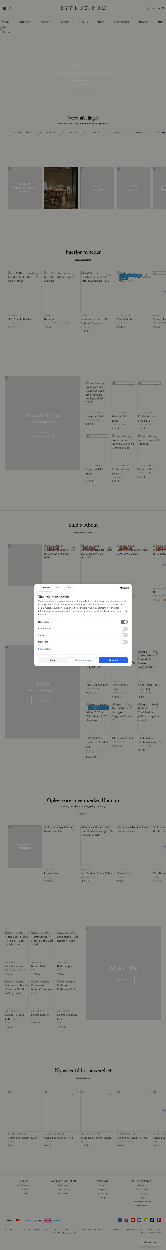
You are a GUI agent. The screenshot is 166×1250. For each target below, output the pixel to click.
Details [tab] (58, 587)
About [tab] (70, 587)
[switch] (124, 622)
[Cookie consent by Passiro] (124, 588)
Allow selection (83, 660)
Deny (52, 660)
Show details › (45, 649)
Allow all (113, 660)
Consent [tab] (45, 587)
